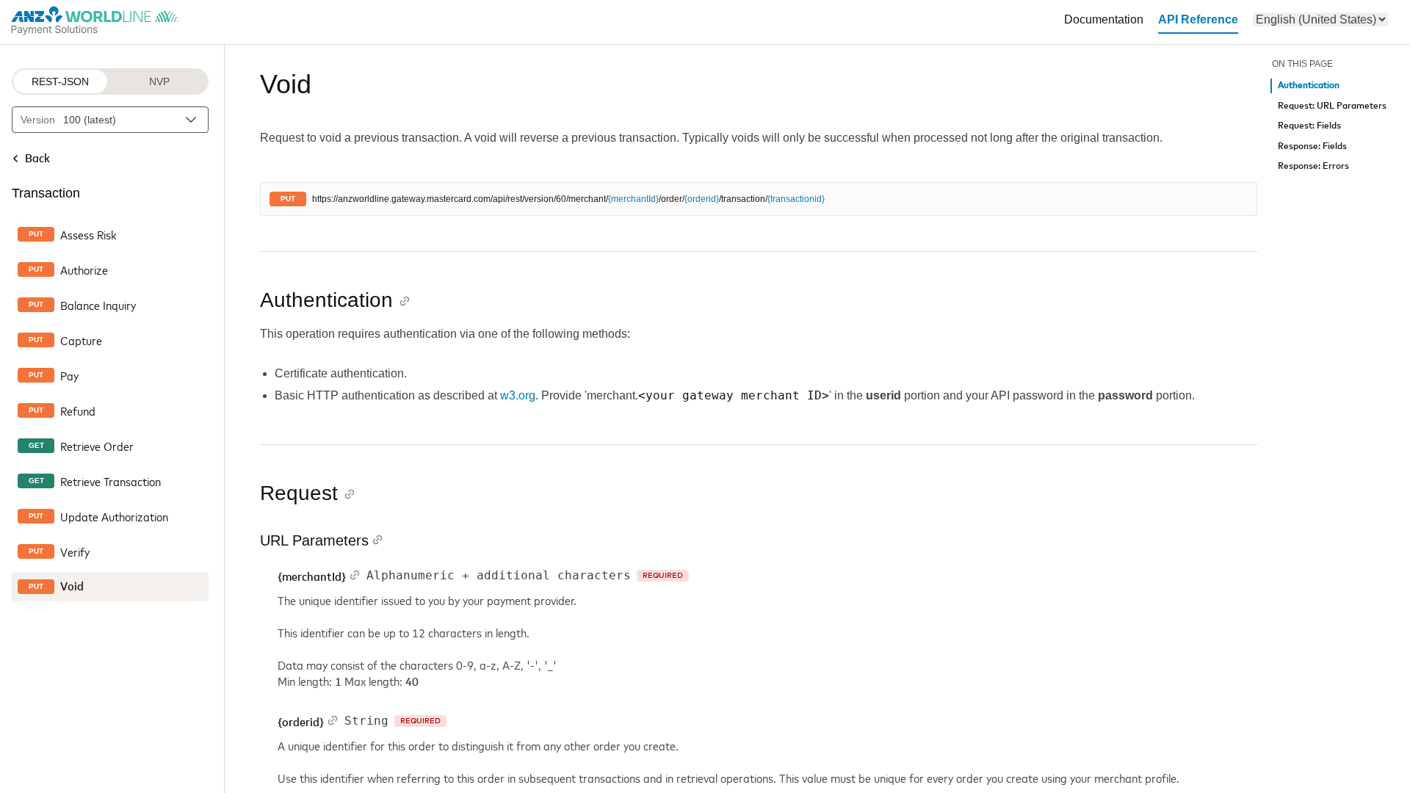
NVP (159, 81)
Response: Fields (1312, 146)
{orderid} (701, 199)
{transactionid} (796, 199)
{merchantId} (633, 199)
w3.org (517, 395)
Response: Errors (1313, 166)
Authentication (1309, 85)
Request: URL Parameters (1332, 106)
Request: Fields (1309, 126)
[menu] (1320, 19)
